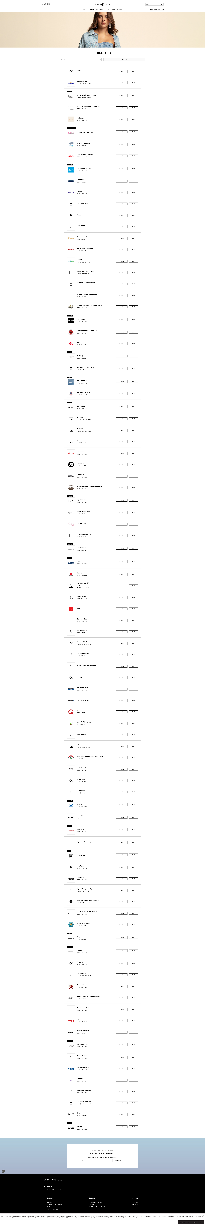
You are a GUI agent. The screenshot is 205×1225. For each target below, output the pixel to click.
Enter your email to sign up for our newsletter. (102, 1157)
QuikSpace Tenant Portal (97, 1207)
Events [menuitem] (85, 9)
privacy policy (40, 1216)
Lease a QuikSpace (157, 9)
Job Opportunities (52, 1209)
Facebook (135, 1202)
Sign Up (118, 1161)
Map (133, 71)
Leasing (91, 1204)
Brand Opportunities (95, 1202)
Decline (200, 1222)
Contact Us (50, 1207)
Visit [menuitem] (108, 9)
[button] (124, 59)
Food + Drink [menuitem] (100, 9)
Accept (194, 1222)
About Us (50, 1202)
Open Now (46, 3)
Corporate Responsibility (54, 1204)
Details (122, 71)
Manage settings (184, 1222)
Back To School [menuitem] (117, 9)
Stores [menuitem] (92, 9)
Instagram (135, 1204)
